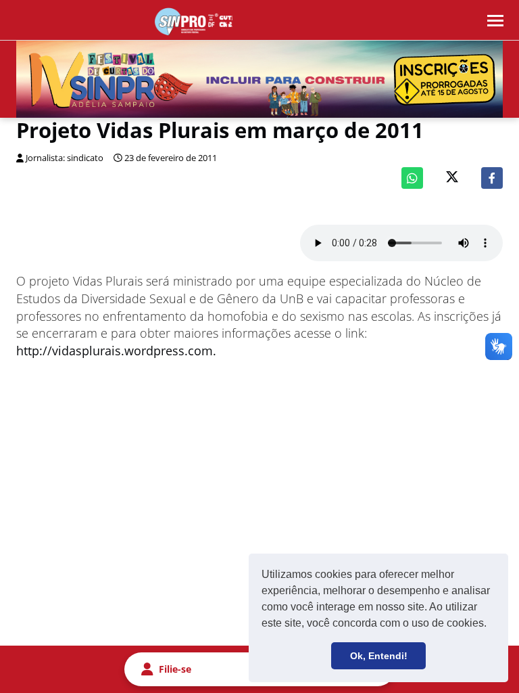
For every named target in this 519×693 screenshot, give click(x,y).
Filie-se (175, 669)
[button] (491, 625)
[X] (452, 178)
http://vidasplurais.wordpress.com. (116, 350)
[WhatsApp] (412, 178)
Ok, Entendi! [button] (378, 655)
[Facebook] (492, 178)
